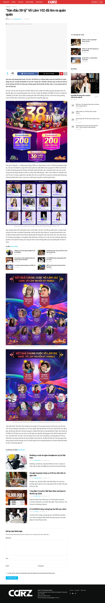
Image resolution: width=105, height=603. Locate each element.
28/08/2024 (85, 61)
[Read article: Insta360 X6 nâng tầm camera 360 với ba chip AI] (85, 83)
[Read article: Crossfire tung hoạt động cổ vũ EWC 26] (9, 267)
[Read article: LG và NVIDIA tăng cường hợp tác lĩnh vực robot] (41, 260)
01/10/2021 (26, 19)
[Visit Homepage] (53, 2)
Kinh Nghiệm (29, 2)
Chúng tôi (77, 590)
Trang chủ (8, 6)
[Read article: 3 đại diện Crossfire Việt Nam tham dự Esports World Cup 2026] (9, 260)
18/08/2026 (17, 267)
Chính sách (83, 590)
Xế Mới (13, 2)
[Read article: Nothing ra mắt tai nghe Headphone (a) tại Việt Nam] (9, 252)
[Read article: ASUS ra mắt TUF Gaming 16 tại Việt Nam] (76, 51)
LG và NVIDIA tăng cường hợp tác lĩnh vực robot (48, 509)
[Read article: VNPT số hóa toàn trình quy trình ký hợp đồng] (41, 267)
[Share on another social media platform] (65, 73)
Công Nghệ (14, 6)
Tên (7, 558)
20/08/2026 (17, 261)
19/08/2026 (49, 261)
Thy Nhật (36, 511)
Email (8, 566)
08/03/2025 (85, 43)
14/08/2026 (85, 52)
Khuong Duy (17, 19)
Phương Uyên (37, 460)
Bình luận (9, 538)
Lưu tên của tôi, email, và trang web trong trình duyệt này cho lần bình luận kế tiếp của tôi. (31, 573)
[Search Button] (101, 2)
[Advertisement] (85, 18)
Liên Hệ (71, 590)
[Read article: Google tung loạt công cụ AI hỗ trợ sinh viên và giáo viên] (41, 252)
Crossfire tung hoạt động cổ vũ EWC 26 (24, 265)
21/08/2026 (17, 254)
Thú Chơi (20, 2)
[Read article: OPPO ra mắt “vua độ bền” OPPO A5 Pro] (76, 42)
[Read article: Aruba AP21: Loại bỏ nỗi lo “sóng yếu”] (76, 60)
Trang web (40, 566)
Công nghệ (39, 2)
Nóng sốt (6, 2)
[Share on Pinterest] (61, 73)
